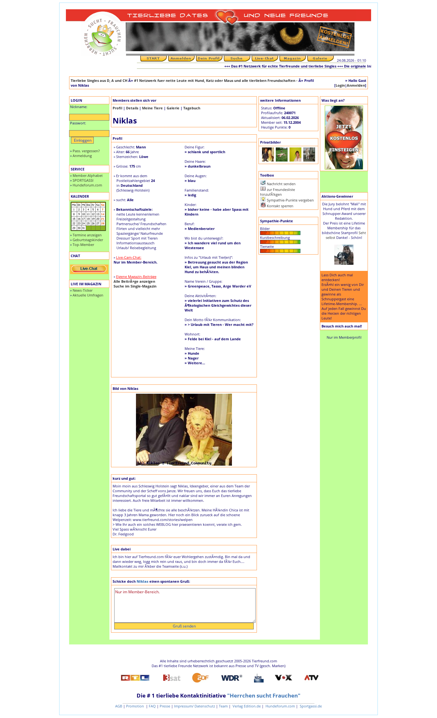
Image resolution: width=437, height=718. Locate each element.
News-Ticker (82, 290)
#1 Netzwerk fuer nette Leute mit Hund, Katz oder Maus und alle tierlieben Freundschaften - (216, 80)
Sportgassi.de (310, 706)
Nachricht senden (281, 183)
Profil (117, 108)
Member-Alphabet (88, 175)
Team (223, 706)
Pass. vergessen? (86, 150)
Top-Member (83, 244)
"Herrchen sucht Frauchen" (263, 695)
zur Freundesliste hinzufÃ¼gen (277, 192)
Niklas (142, 581)
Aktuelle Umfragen (88, 295)
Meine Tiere (152, 108)
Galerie (173, 108)
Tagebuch (191, 108)
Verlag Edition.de (246, 706)
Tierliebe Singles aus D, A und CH (99, 80)
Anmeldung (82, 155)
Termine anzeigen (87, 235)
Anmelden (356, 85)
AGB (118, 706)
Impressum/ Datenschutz (194, 706)
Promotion (135, 706)
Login (340, 85)
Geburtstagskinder (88, 239)
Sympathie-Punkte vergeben (290, 200)
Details (132, 108)
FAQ (152, 706)
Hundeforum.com (87, 185)
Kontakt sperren (280, 205)
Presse (165, 706)
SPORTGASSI (83, 180)
